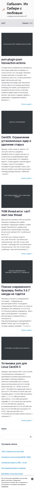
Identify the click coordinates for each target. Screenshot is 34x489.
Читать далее (26, 104)
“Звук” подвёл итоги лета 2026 (12, 451)
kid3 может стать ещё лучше (12, 474)
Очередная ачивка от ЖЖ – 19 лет (14, 462)
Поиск (31, 437)
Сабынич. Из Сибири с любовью (17, 8)
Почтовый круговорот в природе (13, 468)
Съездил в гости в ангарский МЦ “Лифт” (16, 457)
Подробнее (4, 486)
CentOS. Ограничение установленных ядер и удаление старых (16, 141)
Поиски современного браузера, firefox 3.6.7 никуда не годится (16, 290)
